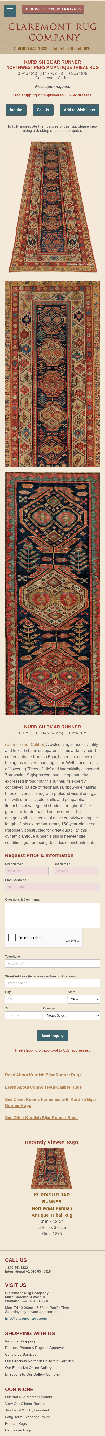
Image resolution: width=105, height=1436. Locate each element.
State (71, 992)
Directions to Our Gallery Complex (32, 1374)
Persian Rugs (16, 1423)
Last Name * (61, 864)
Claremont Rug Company (52, 34)
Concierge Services (20, 1354)
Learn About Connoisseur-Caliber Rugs (43, 1087)
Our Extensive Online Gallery (28, 1368)
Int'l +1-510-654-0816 (72, 48)
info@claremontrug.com (26, 1318)
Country (49, 1008)
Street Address (40, 976)
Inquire (16, 110)
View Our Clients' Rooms (25, 1404)
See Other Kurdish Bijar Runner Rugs (41, 1118)
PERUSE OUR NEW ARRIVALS (53, 9)
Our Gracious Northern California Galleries (39, 1361)
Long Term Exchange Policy (27, 1417)
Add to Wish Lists (79, 110)
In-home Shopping (20, 1341)
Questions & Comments (22, 900)
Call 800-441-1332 (30, 48)
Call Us (43, 110)
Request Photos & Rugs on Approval (34, 1348)
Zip (7, 1008)
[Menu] (10, 11)
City (8, 992)
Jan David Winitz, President (27, 1410)
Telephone (12, 956)
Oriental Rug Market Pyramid (28, 1397)
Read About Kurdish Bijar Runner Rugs (43, 1075)
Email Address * (17, 880)
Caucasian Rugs (18, 1430)
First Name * (14, 864)
